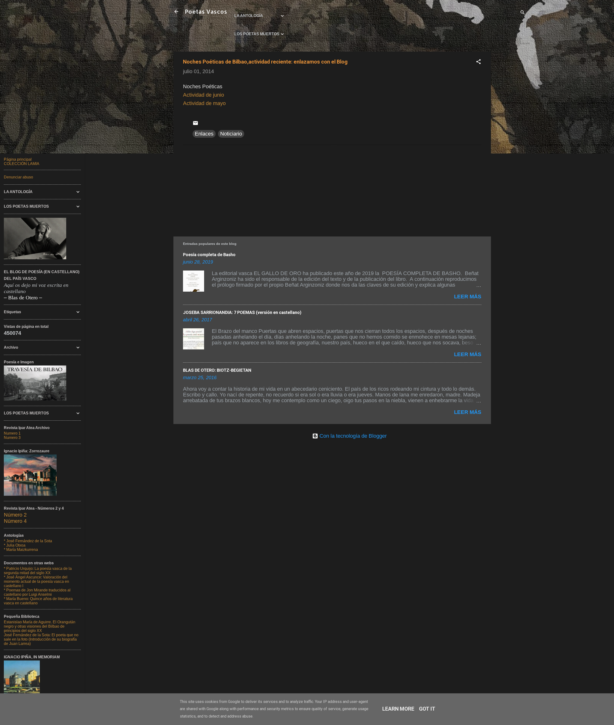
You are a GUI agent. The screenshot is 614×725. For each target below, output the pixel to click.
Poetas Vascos (206, 11)
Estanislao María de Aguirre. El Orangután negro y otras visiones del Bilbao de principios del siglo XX (39, 626)
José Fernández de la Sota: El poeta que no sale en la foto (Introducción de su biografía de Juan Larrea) (41, 639)
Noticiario (231, 134)
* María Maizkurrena (21, 550)
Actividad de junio (203, 95)
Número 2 (15, 515)
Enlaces (204, 134)
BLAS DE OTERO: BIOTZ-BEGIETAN (217, 370)
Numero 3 (12, 438)
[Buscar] (522, 13)
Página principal (18, 159)
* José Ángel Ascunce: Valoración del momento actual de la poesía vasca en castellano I (36, 581)
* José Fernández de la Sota (28, 541)
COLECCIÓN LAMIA (21, 164)
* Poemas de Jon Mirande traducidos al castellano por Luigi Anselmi (37, 592)
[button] (478, 62)
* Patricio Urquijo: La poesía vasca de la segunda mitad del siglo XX (38, 570)
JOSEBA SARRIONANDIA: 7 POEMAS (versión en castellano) (242, 312)
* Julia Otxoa (14, 545)
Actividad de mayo (204, 103)
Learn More (398, 709)
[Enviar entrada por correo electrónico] (195, 124)
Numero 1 (12, 433)
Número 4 (15, 521)
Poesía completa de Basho (209, 254)
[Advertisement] (510, 123)
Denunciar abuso (18, 177)
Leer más (467, 297)
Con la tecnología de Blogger (352, 436)
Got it (427, 709)
